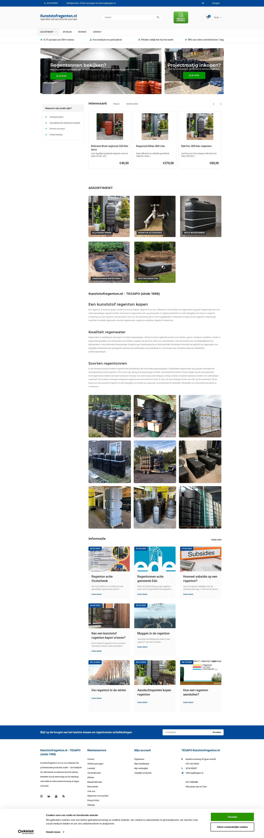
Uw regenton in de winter (109, 690)
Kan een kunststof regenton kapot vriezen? (108, 636)
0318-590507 (52, 3)
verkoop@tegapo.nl (194, 773)
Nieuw (116, 103)
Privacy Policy (93, 800)
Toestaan (232, 817)
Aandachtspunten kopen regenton (154, 692)
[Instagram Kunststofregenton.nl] (41, 796)
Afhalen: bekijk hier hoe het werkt (157, 39)
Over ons (91, 791)
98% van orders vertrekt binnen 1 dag (206, 39)
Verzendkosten (94, 773)
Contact (97, 32)
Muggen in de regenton (153, 633)
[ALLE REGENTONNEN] (109, 216)
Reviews (82, 32)
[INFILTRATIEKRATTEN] (155, 262)
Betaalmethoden (94, 782)
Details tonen (53, 832)
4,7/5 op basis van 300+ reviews (58, 39)
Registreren (139, 759)
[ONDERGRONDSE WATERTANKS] (109, 262)
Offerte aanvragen (95, 764)
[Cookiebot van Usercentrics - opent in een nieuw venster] (26, 832)
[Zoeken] (158, 17)
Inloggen (216, 3)
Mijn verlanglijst (141, 768)
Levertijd (91, 768)
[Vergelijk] (203, 3)
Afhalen (67, 32)
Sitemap (91, 805)
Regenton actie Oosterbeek (102, 579)
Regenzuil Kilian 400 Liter (150, 146)
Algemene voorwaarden (97, 796)
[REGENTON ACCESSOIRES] (155, 216)
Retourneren (92, 786)
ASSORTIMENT (47, 32)
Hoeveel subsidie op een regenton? (200, 579)
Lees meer (97, 594)
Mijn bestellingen (141, 764)
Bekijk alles (216, 540)
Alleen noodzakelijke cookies (232, 826)
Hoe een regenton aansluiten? (195, 692)
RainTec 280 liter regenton (196, 146)
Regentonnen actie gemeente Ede (150, 579)
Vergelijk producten (143, 773)
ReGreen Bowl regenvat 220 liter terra (109, 148)
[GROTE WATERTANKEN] (200, 216)
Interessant (97, 103)
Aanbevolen (132, 103)
